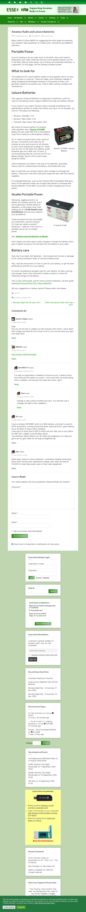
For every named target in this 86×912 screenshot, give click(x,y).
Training (52, 18)
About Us (11, 22)
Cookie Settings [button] (9, 907)
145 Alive (32, 781)
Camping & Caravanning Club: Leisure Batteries (31, 283)
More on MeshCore (43, 624)
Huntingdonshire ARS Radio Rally (41, 758)
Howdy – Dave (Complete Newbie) (42, 730)
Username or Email (36, 564)
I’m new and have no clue (38, 713)
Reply (14, 338)
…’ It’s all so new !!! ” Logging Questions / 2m (40, 722)
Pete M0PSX (35, 36)
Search (31, 588)
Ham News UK (49, 866)
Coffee (52, 894)
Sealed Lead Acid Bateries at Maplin (32, 236)
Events (41, 18)
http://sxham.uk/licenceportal (24, 354)
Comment (16, 487)
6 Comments (48, 36)
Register (46, 578)
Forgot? (39, 578)
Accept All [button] (21, 907)
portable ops (26, 297)
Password (32, 570)
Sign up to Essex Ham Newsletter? (28, 531)
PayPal (44, 894)
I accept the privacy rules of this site (44, 655)
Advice (30, 18)
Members (31, 22)
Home (10, 18)
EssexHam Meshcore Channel (40, 678)
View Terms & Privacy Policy (44, 903)
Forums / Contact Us (48, 22)
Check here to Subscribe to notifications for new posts (36, 544)
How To (17, 293)
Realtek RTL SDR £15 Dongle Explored (40, 871)
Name (15, 513)
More (34, 815)
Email (15, 522)
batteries (17, 297)
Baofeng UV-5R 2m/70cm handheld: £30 (40, 806)
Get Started (18, 18)
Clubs (63, 18)
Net (21, 22)
